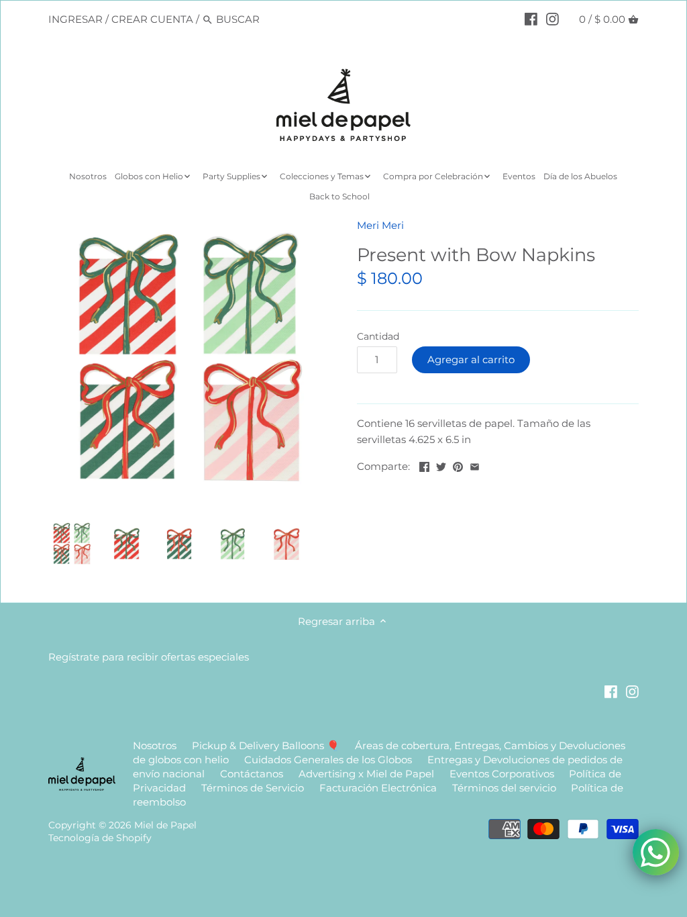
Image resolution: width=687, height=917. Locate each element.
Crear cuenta (152, 19)
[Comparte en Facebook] (424, 464)
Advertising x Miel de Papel (366, 773)
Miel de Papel (165, 825)
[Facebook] (531, 19)
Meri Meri (380, 225)
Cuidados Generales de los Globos (328, 759)
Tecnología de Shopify (100, 837)
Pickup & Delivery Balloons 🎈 (265, 745)
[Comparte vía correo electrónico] (475, 464)
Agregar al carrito (471, 359)
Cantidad (378, 336)
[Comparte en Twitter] (441, 464)
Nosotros (154, 745)
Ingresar (75, 19)
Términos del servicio (504, 787)
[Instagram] (552, 19)
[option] (71, 543)
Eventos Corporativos (502, 773)
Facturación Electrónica (379, 787)
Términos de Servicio (252, 787)
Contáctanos (251, 773)
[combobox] (273, 19)
